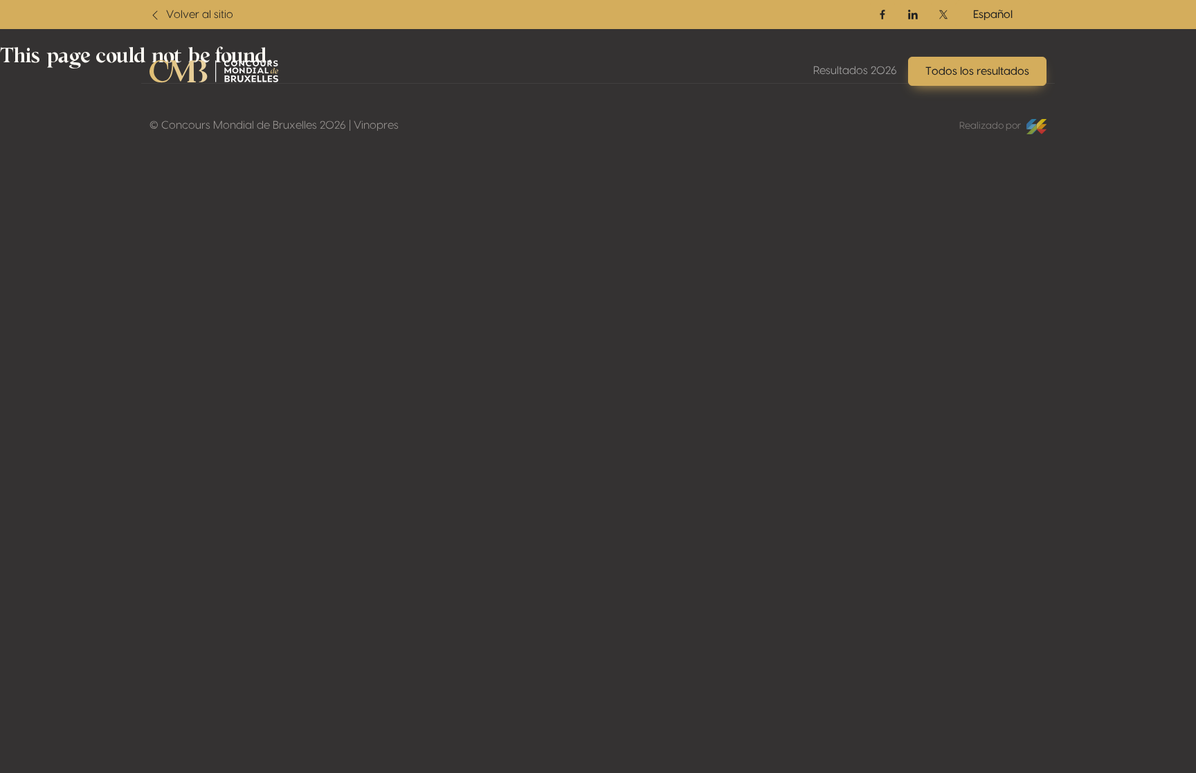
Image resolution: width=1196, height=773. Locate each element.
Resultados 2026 (855, 70)
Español (993, 14)
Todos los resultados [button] (977, 71)
